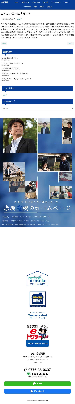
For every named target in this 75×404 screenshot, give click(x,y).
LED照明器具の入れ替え (11, 68)
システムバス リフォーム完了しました (16, 79)
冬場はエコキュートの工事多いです (15, 74)
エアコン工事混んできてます (12, 63)
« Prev (4, 43)
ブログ (19, 19)
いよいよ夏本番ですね (10, 58)
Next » (70, 43)
